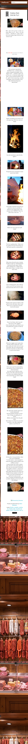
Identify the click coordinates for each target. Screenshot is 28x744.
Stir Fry (21, 510)
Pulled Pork (16, 510)
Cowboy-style (12, 509)
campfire (16, 507)
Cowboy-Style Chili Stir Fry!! (14, 14)
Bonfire (12, 507)
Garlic (11, 510)
